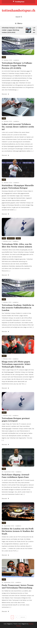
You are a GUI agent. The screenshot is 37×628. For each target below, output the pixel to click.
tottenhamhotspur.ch (18, 10)
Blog (4, 57)
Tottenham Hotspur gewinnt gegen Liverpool (16, 419)
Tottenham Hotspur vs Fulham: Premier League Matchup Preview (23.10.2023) (17, 65)
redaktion (16, 60)
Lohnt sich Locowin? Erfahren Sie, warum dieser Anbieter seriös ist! (18, 127)
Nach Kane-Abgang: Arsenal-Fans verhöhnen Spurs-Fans (16, 475)
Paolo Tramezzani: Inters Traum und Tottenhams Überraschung (17, 586)
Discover (4, 94)
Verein (18, 238)
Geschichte (11, 238)
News (4, 355)
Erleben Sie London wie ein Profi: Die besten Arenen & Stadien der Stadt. (18, 531)
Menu (19, 23)
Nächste (23, 617)
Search (18, 17)
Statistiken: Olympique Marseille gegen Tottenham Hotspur (18, 186)
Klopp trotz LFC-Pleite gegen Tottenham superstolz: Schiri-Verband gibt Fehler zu (16, 364)
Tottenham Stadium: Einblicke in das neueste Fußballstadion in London (18, 307)
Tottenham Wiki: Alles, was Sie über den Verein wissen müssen (17, 245)
